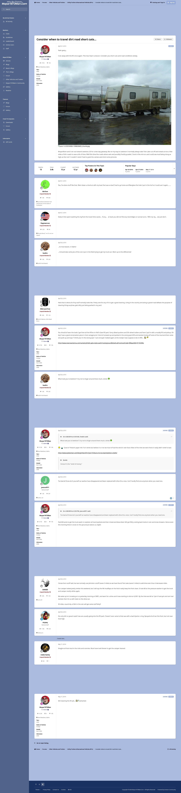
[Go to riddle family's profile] (100, 170)
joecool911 (45, 487)
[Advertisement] (105, 20)
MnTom (45, 192)
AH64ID (45, 590)
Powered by (167, 789)
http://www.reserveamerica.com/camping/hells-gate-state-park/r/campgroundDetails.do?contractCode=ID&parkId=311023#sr (101, 343)
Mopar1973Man (45, 57)
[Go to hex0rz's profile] (91, 170)
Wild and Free (45, 309)
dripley (45, 622)
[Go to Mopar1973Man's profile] (45, 49)
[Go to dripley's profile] (95, 170)
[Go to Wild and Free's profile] (45, 302)
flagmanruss (45, 223)
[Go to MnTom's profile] (45, 184)
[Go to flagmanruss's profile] (45, 216)
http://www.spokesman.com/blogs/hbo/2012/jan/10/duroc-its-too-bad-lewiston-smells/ (87, 453)
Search (8, 9)
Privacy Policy (46, 789)
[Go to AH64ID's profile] (45, 582)
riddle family (45, 655)
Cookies (63, 789)
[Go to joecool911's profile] (45, 480)
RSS (70, 789)
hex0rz (45, 253)
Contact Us (56, 789)
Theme (37, 789)
